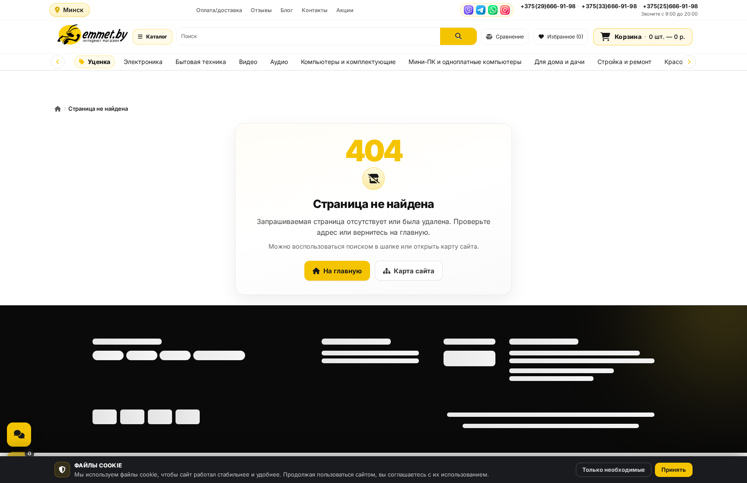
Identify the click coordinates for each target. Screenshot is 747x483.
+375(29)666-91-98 (547, 6)
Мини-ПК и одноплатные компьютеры (465, 61)
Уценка (99, 61)
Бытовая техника (201, 61)
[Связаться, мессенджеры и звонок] (19, 434)
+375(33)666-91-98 (608, 6)
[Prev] (58, 62)
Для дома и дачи (559, 61)
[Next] (689, 62)
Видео (248, 61)
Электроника (143, 61)
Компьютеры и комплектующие (348, 61)
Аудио (279, 61)
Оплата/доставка (219, 10)
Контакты (315, 10)
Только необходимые (613, 469)
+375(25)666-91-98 (670, 6)
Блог (287, 10)
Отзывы (261, 10)
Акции (345, 10)
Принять (673, 469)
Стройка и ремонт (624, 61)
